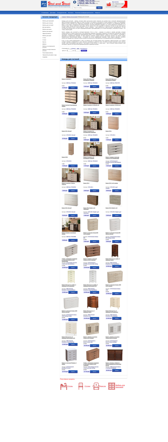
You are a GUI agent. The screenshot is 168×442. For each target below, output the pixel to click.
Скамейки (45, 57)
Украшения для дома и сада (50, 55)
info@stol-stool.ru (84, 5)
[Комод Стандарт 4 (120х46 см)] (92, 103)
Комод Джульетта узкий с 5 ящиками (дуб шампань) (69, 285)
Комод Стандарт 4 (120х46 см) (91, 105)
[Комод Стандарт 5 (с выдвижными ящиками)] (92, 129)
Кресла (44, 42)
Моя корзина (115, 2)
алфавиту (73, 48)
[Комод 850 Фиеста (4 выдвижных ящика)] (115, 77)
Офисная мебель (47, 33)
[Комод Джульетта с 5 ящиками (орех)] (92, 309)
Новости (97, 12)
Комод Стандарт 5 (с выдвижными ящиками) (89, 132)
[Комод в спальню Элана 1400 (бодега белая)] (71, 309)
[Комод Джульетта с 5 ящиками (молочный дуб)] (71, 335)
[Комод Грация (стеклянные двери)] (71, 231)
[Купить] (108, 4)
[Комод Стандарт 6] (71, 77)
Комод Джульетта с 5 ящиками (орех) (88, 311)
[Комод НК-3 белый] (71, 206)
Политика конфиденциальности (84, 12)
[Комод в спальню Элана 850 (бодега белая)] (115, 231)
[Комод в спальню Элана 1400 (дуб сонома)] (115, 283)
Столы (44, 37)
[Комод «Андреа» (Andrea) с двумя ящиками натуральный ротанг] (115, 361)
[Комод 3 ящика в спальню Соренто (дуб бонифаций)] (115, 155)
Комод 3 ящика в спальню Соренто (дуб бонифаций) (112, 158)
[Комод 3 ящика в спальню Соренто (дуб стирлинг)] (92, 257)
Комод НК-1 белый (66, 131)
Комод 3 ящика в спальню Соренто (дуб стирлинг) (90, 259)
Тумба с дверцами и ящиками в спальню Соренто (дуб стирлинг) (91, 364)
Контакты (70, 12)
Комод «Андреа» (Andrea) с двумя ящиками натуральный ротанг (113, 364)
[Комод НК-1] (113, 129)
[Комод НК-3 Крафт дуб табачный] (92, 206)
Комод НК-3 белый (66, 208)
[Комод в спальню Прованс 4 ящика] (71, 361)
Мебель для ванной (47, 31)
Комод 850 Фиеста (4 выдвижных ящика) (111, 79)
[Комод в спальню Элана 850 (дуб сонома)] (92, 231)
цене (78, 48)
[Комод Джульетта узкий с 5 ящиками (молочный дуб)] (92, 283)
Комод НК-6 (65, 157)
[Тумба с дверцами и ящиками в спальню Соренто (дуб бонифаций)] (71, 257)
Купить (73, 87)
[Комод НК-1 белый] (71, 129)
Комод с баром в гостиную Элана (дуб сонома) (90, 337)
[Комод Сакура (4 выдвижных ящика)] (71, 103)
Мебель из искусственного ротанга (49, 50)
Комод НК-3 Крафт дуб (111, 208)
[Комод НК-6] (71, 155)
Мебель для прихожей (48, 21)
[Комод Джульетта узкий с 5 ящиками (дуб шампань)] (71, 283)
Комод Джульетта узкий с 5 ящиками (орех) (113, 259)
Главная (64, 16)
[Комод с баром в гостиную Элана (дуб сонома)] (92, 335)
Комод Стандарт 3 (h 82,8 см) (113, 105)
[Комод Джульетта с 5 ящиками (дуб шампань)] (115, 309)
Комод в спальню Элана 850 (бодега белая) (113, 233)
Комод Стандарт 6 (66, 79)
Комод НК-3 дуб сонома (112, 183)
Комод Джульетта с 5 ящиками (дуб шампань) (112, 311)
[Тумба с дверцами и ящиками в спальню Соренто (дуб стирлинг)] (92, 361)
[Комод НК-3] (91, 181)
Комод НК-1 (109, 131)
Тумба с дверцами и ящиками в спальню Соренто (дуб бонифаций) (69, 260)
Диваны (44, 44)
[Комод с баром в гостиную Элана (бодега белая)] (115, 335)
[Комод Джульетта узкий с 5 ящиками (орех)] (115, 257)
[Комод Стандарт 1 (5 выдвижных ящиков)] (92, 155)
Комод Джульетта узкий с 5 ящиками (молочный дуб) (90, 285)
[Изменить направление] (70, 48)
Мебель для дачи (47, 35)
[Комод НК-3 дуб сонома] (115, 181)
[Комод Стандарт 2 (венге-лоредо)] (71, 181)
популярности (83, 48)
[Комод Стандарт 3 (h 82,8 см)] (115, 103)
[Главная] (55, 7)
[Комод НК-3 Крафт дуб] (115, 206)
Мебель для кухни (47, 29)
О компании (45, 12)
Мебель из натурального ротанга (49, 47)
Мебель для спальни (48, 23)
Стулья (44, 39)
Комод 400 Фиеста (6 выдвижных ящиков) (88, 79)
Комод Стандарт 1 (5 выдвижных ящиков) (88, 158)
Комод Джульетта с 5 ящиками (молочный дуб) (68, 337)
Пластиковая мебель (48, 52)
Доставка (52, 12)
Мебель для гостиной (48, 25)
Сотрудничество (61, 12)
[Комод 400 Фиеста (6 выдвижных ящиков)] (92, 77)
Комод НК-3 (86, 183)
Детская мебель (46, 27)
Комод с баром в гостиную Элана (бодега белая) (112, 337)
